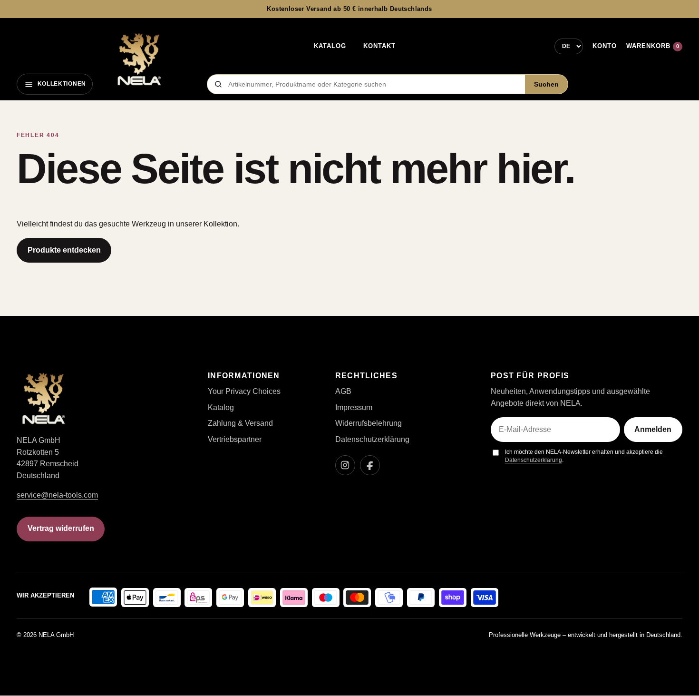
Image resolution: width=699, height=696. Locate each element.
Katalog (330, 45)
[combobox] (373, 84)
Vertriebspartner (235, 439)
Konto (604, 45)
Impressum (353, 407)
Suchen (546, 84)
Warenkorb (652, 45)
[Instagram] (345, 465)
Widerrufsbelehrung (368, 423)
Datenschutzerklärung (372, 439)
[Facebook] (370, 465)
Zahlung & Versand (240, 423)
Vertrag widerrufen (61, 528)
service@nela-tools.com (57, 495)
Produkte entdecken (64, 250)
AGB (343, 391)
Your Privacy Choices (244, 391)
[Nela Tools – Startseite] (139, 59)
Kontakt (379, 45)
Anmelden (652, 429)
